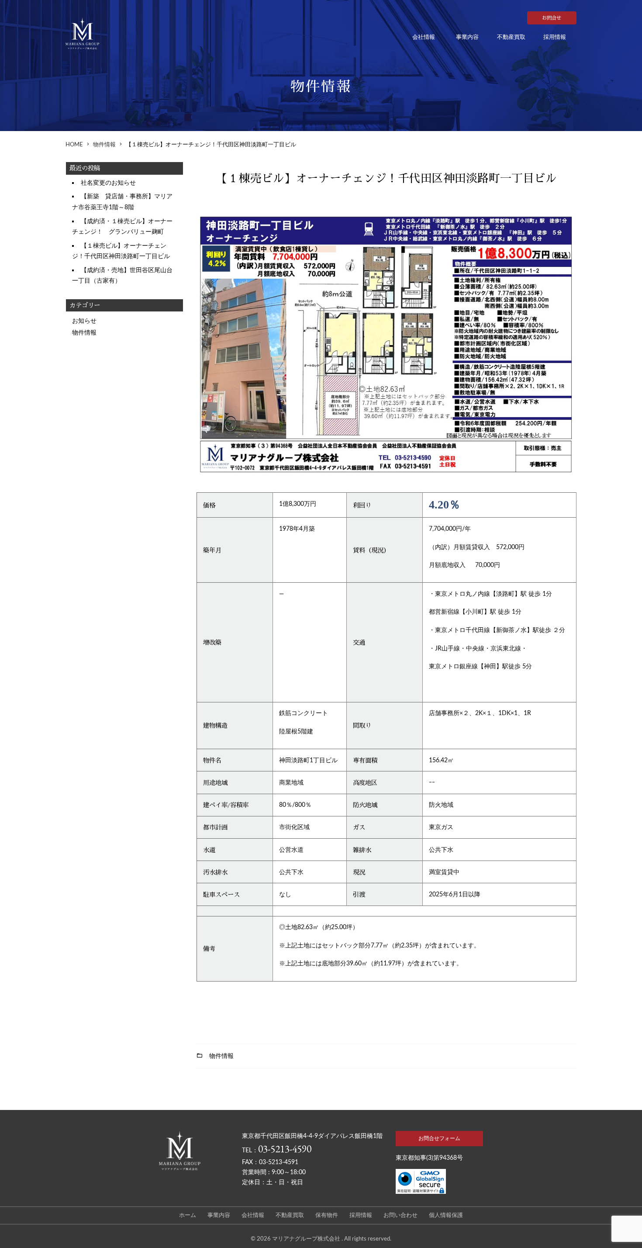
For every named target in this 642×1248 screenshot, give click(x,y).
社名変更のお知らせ (108, 183)
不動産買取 (511, 37)
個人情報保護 (446, 1215)
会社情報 (423, 37)
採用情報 (554, 37)
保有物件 (326, 1215)
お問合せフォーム (439, 1138)
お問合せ (551, 18)
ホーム (187, 1215)
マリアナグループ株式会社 (307, 1238)
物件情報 (84, 332)
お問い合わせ (400, 1215)
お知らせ (84, 321)
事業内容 (467, 37)
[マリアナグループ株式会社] (94, 33)
